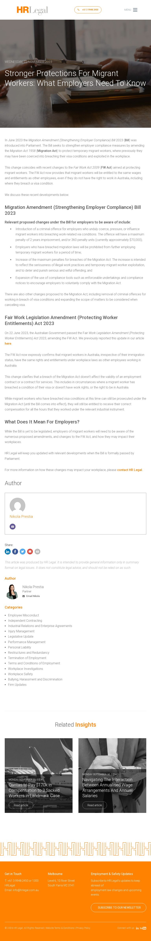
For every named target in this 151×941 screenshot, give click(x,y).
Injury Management (21, 631)
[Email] (13, 527)
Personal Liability (19, 647)
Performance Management (26, 642)
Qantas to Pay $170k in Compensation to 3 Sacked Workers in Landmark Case (34, 788)
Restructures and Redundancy (28, 653)
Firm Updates (17, 685)
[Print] (37, 552)
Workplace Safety (20, 674)
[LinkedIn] (8, 552)
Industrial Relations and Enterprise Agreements (40, 626)
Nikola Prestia (21, 516)
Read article (21, 805)
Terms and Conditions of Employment (34, 663)
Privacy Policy (83, 928)
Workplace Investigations (25, 669)
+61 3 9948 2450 (89, 9)
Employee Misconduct (23, 615)
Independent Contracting (25, 620)
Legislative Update (20, 636)
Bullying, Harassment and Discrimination (35, 679)
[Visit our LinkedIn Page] (138, 928)
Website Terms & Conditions (60, 928)
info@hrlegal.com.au (26, 890)
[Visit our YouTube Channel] (143, 928)
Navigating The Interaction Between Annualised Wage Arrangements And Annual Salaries (107, 785)
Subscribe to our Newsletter (119, 907)
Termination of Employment (27, 658)
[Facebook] (15, 552)
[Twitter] (22, 552)
